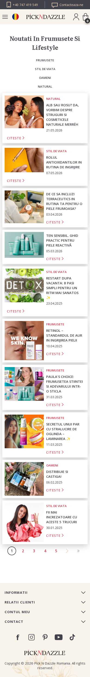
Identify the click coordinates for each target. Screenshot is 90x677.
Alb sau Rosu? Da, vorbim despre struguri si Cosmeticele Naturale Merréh (62, 115)
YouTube (58, 637)
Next (67, 550)
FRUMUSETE (45, 60)
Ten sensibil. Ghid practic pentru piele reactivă (62, 240)
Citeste (14, 138)
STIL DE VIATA (45, 69)
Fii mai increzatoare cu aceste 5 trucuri (61, 517)
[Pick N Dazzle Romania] (15, 16)
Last (78, 550)
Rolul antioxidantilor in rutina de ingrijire (64, 162)
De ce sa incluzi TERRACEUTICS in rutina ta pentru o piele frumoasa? (64, 201)
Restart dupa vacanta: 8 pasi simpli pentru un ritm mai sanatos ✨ (62, 288)
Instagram (31, 637)
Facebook (18, 637)
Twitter (72, 637)
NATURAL (45, 86)
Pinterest (45, 637)
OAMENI (45, 78)
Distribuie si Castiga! (57, 474)
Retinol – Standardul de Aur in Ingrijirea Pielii (64, 335)
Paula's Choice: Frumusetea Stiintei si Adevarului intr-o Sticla (64, 383)
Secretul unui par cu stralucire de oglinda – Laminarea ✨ (62, 431)
